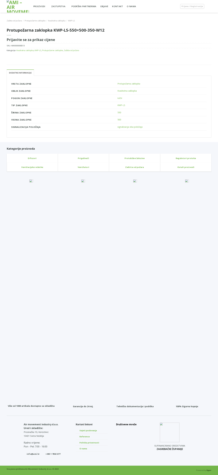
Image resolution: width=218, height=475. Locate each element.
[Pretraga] (175, 6)
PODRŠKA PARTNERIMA (83, 6)
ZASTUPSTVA (58, 6)
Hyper (208, 470)
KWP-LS (71, 20)
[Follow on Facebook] (126, 443)
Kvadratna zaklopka (56, 20)
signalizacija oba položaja (130, 126)
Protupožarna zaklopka (128, 83)
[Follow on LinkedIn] (126, 429)
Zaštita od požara (14, 20)
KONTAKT (117, 6)
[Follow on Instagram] (126, 436)
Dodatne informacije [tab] (20, 72)
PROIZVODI (39, 6)
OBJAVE (104, 6)
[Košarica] (209, 6)
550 (119, 112)
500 (119, 119)
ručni (119, 98)
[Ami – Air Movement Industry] (18, 6)
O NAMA (131, 6)
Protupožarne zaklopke (35, 20)
